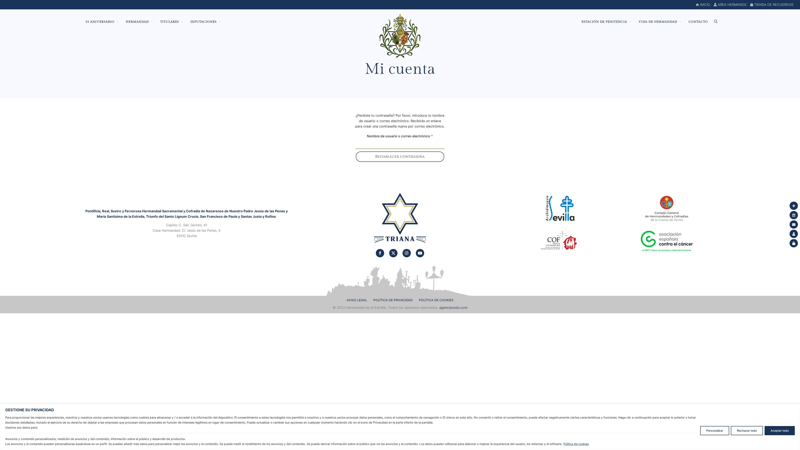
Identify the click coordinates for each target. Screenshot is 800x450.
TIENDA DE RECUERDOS (773, 4)
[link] (400, 218)
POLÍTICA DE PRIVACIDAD (393, 300)
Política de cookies (576, 444)
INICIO (704, 4)
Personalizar (714, 430)
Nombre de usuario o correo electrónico (405, 136)
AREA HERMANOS (731, 4)
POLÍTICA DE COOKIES (436, 300)
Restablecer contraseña (400, 156)
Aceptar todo (780, 430)
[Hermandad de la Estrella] (400, 35)
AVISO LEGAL (357, 300)
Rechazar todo (747, 430)
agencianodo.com (453, 307)
